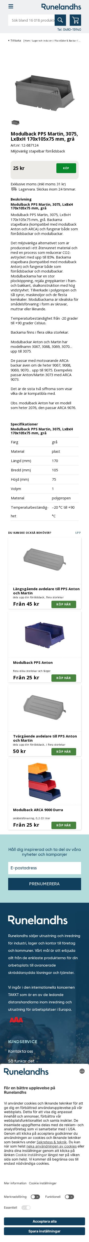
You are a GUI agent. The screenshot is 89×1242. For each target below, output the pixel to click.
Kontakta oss (20, 1051)
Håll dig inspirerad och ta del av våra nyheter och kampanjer (44, 852)
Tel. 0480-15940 (69, 29)
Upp (78, 532)
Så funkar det (21, 1061)
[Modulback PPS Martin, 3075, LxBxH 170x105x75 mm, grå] (44, 93)
